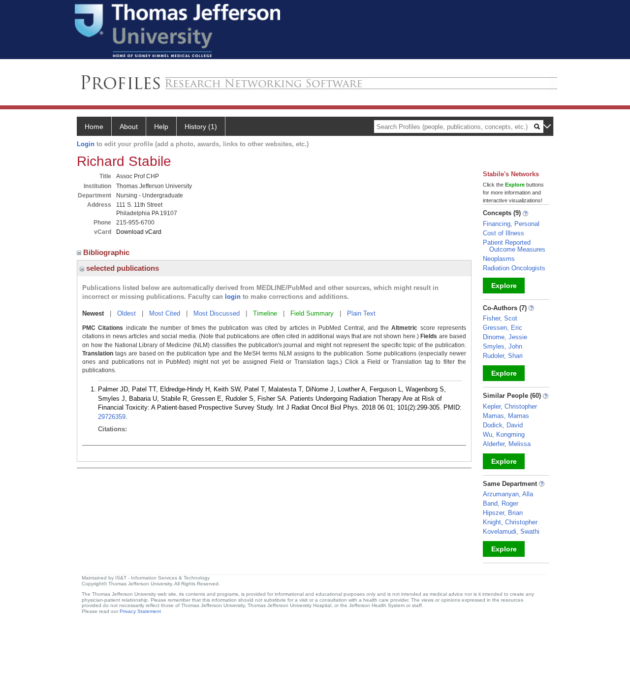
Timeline (265, 313)
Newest (93, 313)
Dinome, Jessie (505, 337)
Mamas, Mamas (506, 415)
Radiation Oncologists (514, 268)
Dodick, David (503, 425)
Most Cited (164, 313)
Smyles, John (502, 346)
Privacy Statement (140, 611)
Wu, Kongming (504, 434)
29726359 (112, 416)
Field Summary (312, 313)
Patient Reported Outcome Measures (514, 246)
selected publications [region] (121, 268)
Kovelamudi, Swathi (511, 531)
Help (161, 126)
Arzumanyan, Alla (508, 494)
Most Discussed (216, 313)
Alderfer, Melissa (507, 444)
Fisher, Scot (500, 318)
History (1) (201, 126)
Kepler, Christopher (510, 406)
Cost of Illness (503, 233)
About (129, 126)
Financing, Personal (511, 223)
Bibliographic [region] (107, 252)
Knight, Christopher (510, 522)
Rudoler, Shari (503, 355)
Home (94, 126)
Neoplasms (499, 258)
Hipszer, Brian (503, 512)
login (233, 296)
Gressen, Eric (502, 327)
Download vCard (138, 231)
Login (85, 144)
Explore (504, 285)
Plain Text (361, 313)
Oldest (126, 313)
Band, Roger (500, 503)
